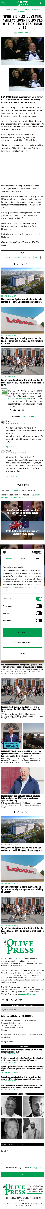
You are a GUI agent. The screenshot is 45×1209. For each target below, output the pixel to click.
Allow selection (22, 643)
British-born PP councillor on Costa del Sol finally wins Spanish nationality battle (21, 1051)
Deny (22, 653)
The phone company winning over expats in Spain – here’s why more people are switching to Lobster (22, 341)
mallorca (17, 258)
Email (4, 1151)
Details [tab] (22, 559)
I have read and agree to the (23, 1168)
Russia (37, 258)
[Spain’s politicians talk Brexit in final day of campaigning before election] (22, 511)
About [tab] (36, 559)
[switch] (39, 606)
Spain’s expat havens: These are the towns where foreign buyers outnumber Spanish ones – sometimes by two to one (22, 1068)
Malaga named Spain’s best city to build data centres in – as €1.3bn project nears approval (22, 300)
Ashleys (8, 258)
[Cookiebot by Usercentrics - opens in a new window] (32, 552)
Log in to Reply (11, 446)
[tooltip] (10, 410)
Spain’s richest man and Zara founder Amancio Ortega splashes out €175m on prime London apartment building (20, 798)
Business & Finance (32, 9)
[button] (41, 1009)
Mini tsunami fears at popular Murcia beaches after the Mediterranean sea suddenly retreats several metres (21, 1086)
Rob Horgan (25, 33)
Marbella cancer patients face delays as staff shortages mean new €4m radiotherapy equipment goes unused (21, 1078)
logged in (17, 490)
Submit (22, 1174)
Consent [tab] (8, 559)
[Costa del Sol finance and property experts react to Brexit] (22, 530)
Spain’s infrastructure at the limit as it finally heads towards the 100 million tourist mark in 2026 (22, 382)
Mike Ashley (27, 258)
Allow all (23, 632)
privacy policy (35, 1167)
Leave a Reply (29, 416)
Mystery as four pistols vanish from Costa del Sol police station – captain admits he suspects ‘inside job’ (22, 1059)
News (24, 242)
